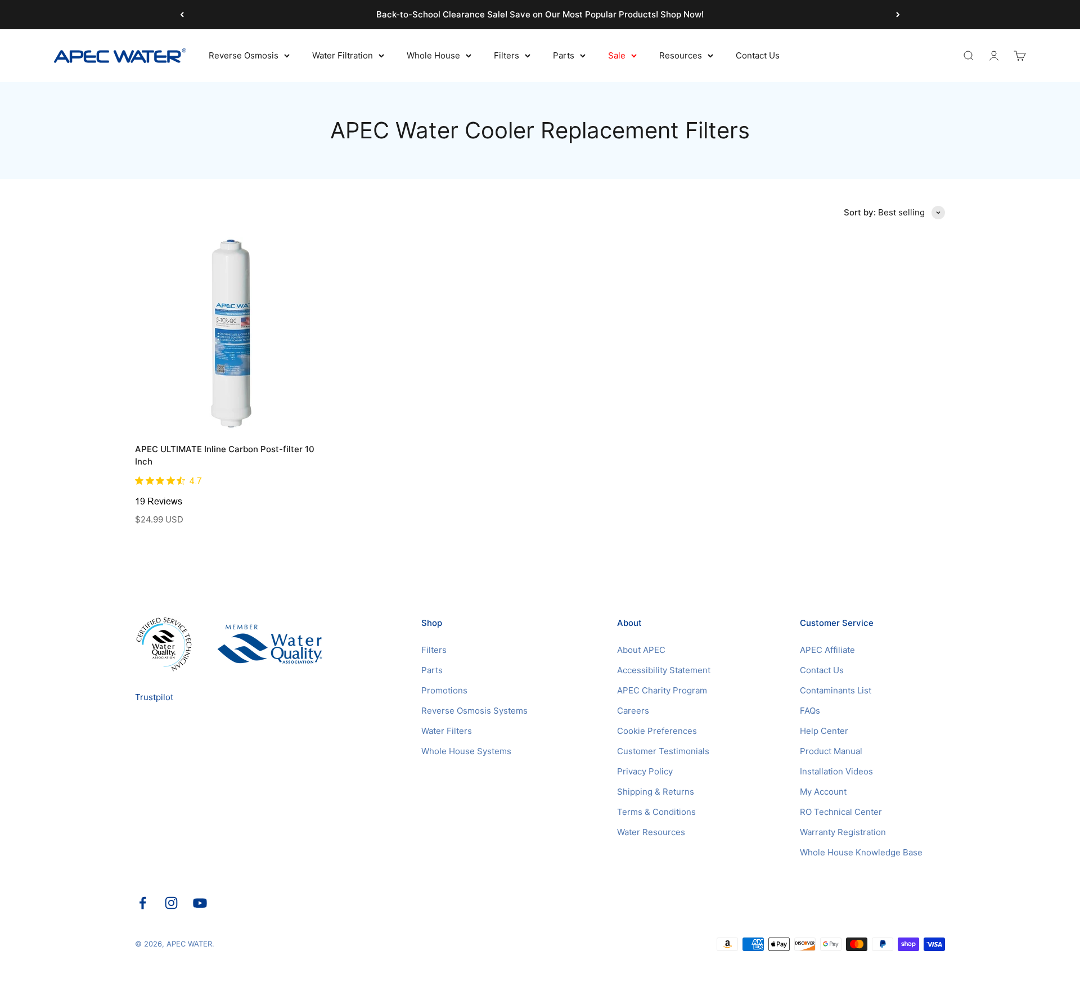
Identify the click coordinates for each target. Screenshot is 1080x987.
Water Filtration (342, 55)
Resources (680, 55)
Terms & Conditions (656, 811)
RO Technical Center (841, 811)
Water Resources (651, 832)
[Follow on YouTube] (200, 903)
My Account (823, 791)
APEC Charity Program (662, 690)
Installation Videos (836, 771)
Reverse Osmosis (243, 55)
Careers (633, 710)
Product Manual (831, 751)
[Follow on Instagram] (171, 903)
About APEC (641, 650)
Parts (563, 55)
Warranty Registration (843, 832)
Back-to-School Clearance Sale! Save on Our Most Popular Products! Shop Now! (540, 14)
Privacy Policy (645, 771)
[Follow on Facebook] (142, 903)
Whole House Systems (466, 751)
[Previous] (182, 14)
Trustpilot (154, 697)
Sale (617, 55)
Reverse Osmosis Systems (474, 710)
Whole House (433, 55)
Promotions (444, 690)
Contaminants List (835, 690)
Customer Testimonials (663, 751)
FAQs (810, 710)
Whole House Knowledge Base (861, 852)
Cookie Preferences (657, 730)
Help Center (824, 730)
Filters (506, 55)
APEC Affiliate (827, 650)
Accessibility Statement (663, 670)
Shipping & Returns (655, 791)
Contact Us (758, 55)
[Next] (898, 14)
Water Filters (446, 730)
